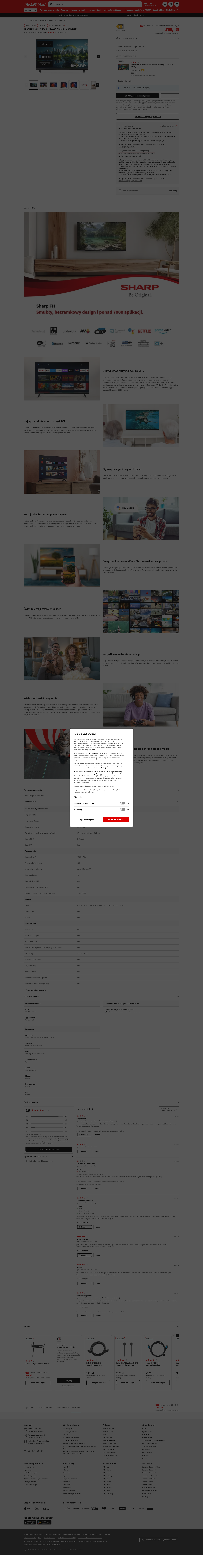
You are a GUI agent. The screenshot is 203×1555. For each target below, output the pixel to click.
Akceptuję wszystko (116, 819)
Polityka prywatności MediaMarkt (83, 790)
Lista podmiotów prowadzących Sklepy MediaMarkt (109, 790)
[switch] (122, 803)
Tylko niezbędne (87, 819)
